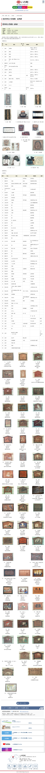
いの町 (22, 2)
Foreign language (20, 10)
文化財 (13, 15)
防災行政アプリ (24, 7)
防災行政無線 (30, 7)
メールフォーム (24, 711)
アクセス (26, 10)
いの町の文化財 (19, 15)
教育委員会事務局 (6, 711)
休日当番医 (20, 7)
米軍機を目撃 (15, 7)
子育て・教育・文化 (5, 15)
